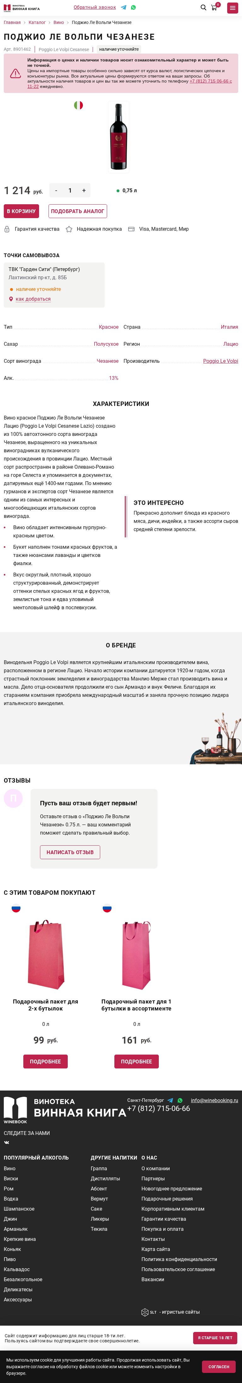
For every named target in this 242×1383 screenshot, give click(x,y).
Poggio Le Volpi (220, 361)
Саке (96, 1209)
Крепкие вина (20, 1239)
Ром (9, 1189)
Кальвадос (17, 1269)
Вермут (99, 1199)
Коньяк (12, 1249)
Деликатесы (18, 1290)
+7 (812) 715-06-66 (158, 1108)
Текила (99, 1229)
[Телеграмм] (123, 7)
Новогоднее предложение (171, 1189)
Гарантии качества (163, 1219)
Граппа (99, 1169)
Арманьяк (16, 1229)
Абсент (99, 1189)
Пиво (10, 1259)
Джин (10, 1219)
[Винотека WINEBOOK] (22, 8)
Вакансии (152, 1279)
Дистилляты (105, 1179)
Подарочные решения (167, 1199)
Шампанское (19, 1209)
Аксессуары (18, 1300)
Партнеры (153, 1179)
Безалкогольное (23, 1279)
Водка (11, 1199)
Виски (11, 1179)
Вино (9, 1169)
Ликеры (100, 1219)
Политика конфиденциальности (179, 1259)
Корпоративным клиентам (173, 1209)
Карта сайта (155, 1249)
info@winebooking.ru (214, 1100)
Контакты (153, 1239)
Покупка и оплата (162, 1229)
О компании (155, 1169)
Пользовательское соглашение (178, 1269)
